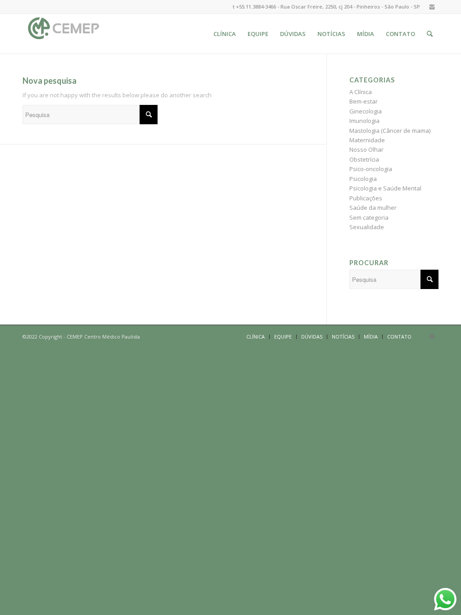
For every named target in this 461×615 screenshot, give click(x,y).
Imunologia (364, 121)
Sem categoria (369, 217)
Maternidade (367, 140)
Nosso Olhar (366, 149)
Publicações (365, 198)
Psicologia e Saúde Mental (385, 188)
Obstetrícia (364, 159)
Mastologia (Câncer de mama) (389, 131)
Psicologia (363, 179)
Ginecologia (365, 111)
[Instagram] (431, 7)
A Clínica (360, 92)
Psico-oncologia (370, 169)
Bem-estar (363, 101)
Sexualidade (366, 227)
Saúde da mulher (373, 207)
